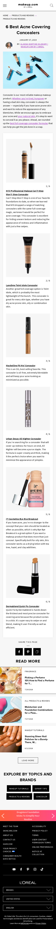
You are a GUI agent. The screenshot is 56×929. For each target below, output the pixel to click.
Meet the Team (10, 826)
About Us (8, 835)
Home (5, 15)
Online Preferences (42, 847)
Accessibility (39, 826)
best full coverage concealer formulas (29, 123)
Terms (35, 835)
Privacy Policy (39, 830)
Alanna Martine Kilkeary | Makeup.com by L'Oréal (34, 45)
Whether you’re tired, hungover (28, 98)
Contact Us (9, 839)
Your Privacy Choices (10, 850)
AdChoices (25, 923)
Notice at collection (38, 853)
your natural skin (26, 116)
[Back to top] (49, 922)
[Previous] (3, 816)
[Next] (53, 816)
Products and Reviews (23, 15)
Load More (28, 760)
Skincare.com (10, 830)
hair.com (7, 844)
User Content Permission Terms (41, 841)
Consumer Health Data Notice (12, 857)
